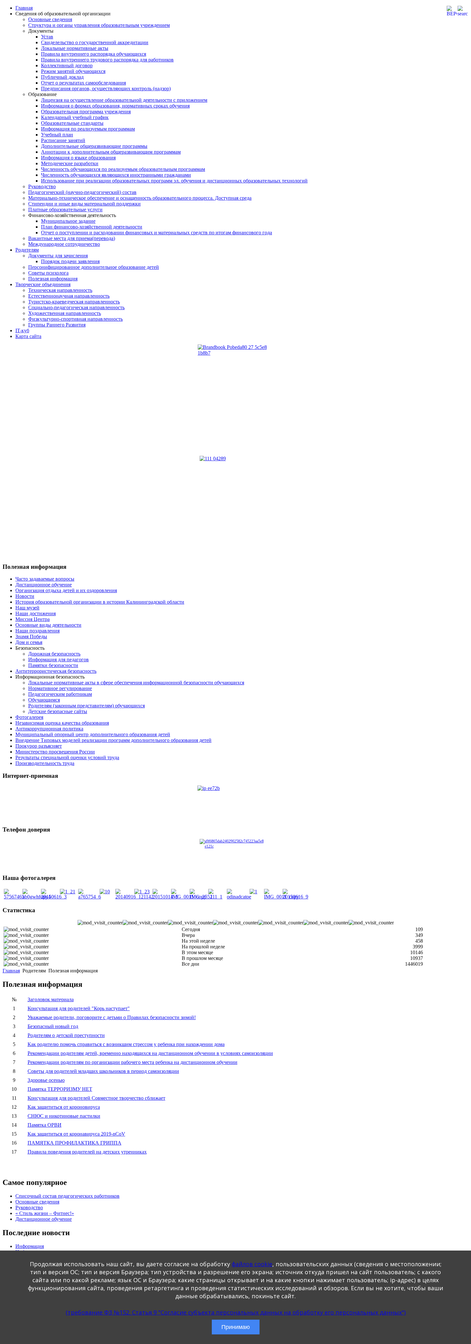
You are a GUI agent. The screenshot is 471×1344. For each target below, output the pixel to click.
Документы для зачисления (58, 255)
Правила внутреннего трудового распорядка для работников (107, 59)
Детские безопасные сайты (57, 711)
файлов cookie (252, 1264)
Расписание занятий (63, 140)
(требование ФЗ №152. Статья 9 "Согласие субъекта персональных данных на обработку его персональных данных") (236, 1312)
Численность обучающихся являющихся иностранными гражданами (116, 175)
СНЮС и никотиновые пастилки (64, 1116)
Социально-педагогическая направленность (76, 307)
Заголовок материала (51, 999)
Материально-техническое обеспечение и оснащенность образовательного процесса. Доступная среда (140, 198)
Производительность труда (44, 763)
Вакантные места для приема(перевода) (71, 238)
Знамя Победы (31, 636)
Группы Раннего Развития (57, 324)
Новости (24, 596)
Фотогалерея (29, 717)
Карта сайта (28, 336)
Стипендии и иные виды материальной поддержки (84, 203)
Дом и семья (28, 642)
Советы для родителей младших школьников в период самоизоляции (103, 1071)
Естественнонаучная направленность (69, 296)
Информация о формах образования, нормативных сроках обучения (115, 106)
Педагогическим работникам (60, 694)
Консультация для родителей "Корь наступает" (79, 1008)
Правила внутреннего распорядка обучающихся (93, 54)
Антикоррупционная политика (49, 728)
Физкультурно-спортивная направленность (75, 319)
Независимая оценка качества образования (62, 723)
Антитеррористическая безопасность (55, 671)
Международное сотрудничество (64, 244)
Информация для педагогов (58, 659)
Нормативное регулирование (60, 688)
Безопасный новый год (53, 1026)
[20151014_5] (165, 896)
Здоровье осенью (46, 1080)
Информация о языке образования (78, 157)
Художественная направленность (64, 313)
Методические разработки (69, 163)
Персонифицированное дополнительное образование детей (93, 267)
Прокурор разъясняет (38, 746)
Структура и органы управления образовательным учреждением (99, 25)
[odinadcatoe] (239, 896)
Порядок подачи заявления (70, 261)
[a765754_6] (89, 896)
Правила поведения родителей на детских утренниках (87, 1152)
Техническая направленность (60, 290)
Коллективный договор (67, 65)
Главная (24, 8)
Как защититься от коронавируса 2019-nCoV (76, 1134)
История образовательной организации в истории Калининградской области (99, 602)
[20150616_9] (295, 896)
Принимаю (235, 1327)
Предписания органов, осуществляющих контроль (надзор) (106, 88)
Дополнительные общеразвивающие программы (94, 146)
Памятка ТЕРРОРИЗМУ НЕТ (60, 1089)
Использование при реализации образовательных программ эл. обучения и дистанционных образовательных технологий (174, 180)
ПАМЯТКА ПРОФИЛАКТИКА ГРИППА (74, 1143)
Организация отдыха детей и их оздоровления (66, 590)
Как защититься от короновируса (64, 1107)
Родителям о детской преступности (66, 1035)
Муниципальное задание (68, 221)
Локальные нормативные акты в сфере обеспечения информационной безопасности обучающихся (136, 682)
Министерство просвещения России (55, 751)
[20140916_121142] (134, 896)
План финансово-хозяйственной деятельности (91, 226)
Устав (47, 36)
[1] (253, 891)
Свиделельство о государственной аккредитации (94, 42)
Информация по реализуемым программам (88, 129)
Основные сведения (50, 19)
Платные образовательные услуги (65, 209)
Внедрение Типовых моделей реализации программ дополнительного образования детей (113, 740)
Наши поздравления (37, 630)
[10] (105, 891)
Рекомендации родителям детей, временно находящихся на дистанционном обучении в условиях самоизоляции (150, 1053)
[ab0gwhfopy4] (36, 896)
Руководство (42, 186)
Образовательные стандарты (72, 123)
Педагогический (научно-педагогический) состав (82, 192)
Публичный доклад (62, 77)
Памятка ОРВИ (45, 1125)
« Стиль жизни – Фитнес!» (44, 1213)
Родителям (27, 250)
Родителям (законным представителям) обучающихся (86, 705)
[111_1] (216, 896)
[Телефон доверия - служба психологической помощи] (235, 853)
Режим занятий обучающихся (73, 71)
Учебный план (57, 134)
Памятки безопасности (53, 665)
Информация (29, 1246)
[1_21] (67, 891)
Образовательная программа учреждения (86, 111)
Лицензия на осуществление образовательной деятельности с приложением (124, 100)
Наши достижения (35, 613)
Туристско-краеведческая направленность (74, 301)
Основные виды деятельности (48, 625)
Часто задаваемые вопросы (44, 579)
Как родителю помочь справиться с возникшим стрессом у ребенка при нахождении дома (126, 1044)
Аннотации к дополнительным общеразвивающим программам (111, 152)
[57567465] (14, 896)
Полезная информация (53, 278)
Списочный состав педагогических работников (67, 1196)
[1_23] (142, 891)
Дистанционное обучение (43, 584)
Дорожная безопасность (54, 653)
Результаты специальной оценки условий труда (67, 757)
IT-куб (22, 330)
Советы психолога (48, 273)
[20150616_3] (54, 896)
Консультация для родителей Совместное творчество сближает (96, 1098)
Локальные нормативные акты (74, 48)
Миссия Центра (32, 619)
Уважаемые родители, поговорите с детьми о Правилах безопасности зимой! (112, 1017)
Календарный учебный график (75, 117)
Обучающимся (44, 700)
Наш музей (27, 607)
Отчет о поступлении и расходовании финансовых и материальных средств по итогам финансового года (156, 232)
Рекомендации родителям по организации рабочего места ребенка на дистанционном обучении (132, 1062)
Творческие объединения (42, 284)
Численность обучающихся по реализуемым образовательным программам (123, 169)
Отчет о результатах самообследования (83, 82)
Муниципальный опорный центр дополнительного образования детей (92, 734)
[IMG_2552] (201, 896)
